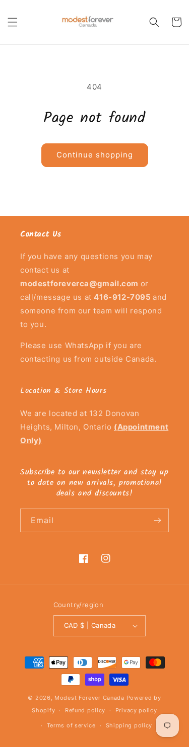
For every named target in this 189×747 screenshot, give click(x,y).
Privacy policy (136, 710)
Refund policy (85, 710)
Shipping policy (129, 725)
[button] (13, 22)
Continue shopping (94, 154)
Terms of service (71, 725)
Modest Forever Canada (89, 697)
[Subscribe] (157, 520)
